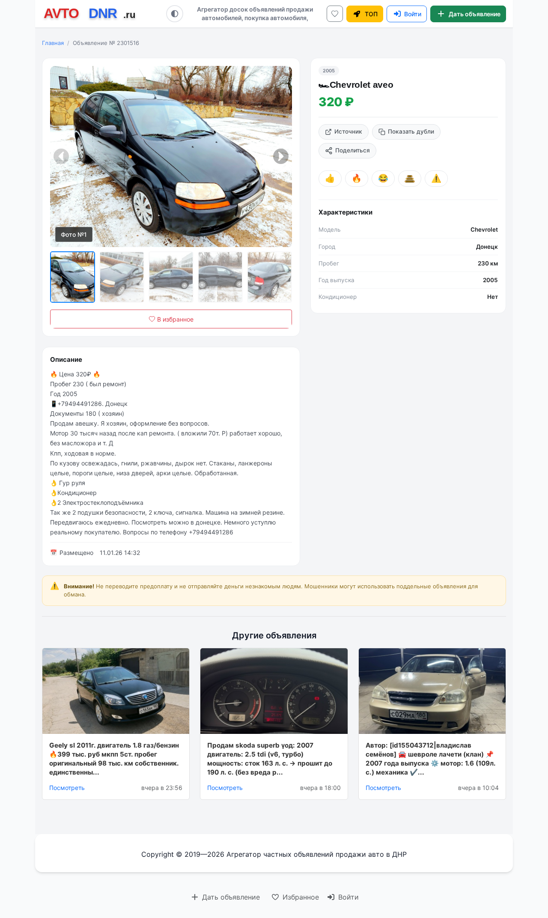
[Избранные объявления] (335, 14)
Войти (347, 897)
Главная (53, 42)
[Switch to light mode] (174, 13)
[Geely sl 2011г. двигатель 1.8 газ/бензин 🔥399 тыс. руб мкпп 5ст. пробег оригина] (115, 691)
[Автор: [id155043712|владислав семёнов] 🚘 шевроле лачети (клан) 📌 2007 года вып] (432, 691)
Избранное (299, 897)
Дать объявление (230, 897)
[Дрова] (409, 178)
